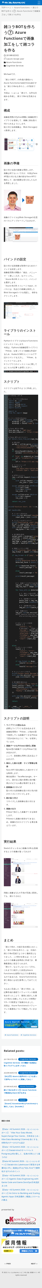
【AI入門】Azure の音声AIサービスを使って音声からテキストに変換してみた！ (20, 1077)
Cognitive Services (15, 65)
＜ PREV (7, 1264)
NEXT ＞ (34, 1264)
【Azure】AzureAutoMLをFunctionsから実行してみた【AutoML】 (21, 1105)
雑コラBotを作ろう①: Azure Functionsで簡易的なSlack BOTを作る (20, 1091)
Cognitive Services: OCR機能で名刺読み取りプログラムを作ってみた (20, 1064)
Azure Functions (14, 62)
